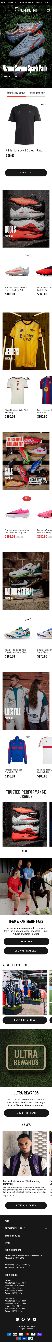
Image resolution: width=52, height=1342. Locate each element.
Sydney (8, 1280)
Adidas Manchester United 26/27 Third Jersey (16, 411)
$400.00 (10, 294)
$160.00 (10, 416)
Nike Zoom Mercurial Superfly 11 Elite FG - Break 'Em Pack (16, 289)
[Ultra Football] (26, 10)
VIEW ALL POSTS (26, 1205)
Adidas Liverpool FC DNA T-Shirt (24, 150)
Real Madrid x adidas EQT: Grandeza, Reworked (21, 1182)
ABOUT (7, 1221)
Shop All (10, 236)
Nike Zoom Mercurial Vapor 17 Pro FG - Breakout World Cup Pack (17, 531)
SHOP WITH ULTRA (12, 1235)
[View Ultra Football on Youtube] (35, 1319)
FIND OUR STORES (24, 1020)
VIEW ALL (26, 172)
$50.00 (10, 155)
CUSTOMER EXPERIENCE (15, 1228)
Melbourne (9, 1298)
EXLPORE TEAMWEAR (26, 951)
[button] (42, 10)
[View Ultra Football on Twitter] (29, 1319)
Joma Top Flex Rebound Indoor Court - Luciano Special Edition (16, 651)
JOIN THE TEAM (26, 1113)
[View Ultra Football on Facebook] (23, 1319)
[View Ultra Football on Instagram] (17, 1319)
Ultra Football (31, 1326)
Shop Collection (10, 76)
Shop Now (26, 941)
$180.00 (10, 656)
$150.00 (10, 776)
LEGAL (7, 1243)
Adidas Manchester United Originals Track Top (14, 771)
